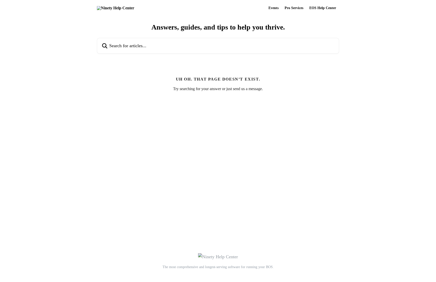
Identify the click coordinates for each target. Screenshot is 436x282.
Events (273, 8)
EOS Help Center (322, 8)
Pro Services (294, 8)
